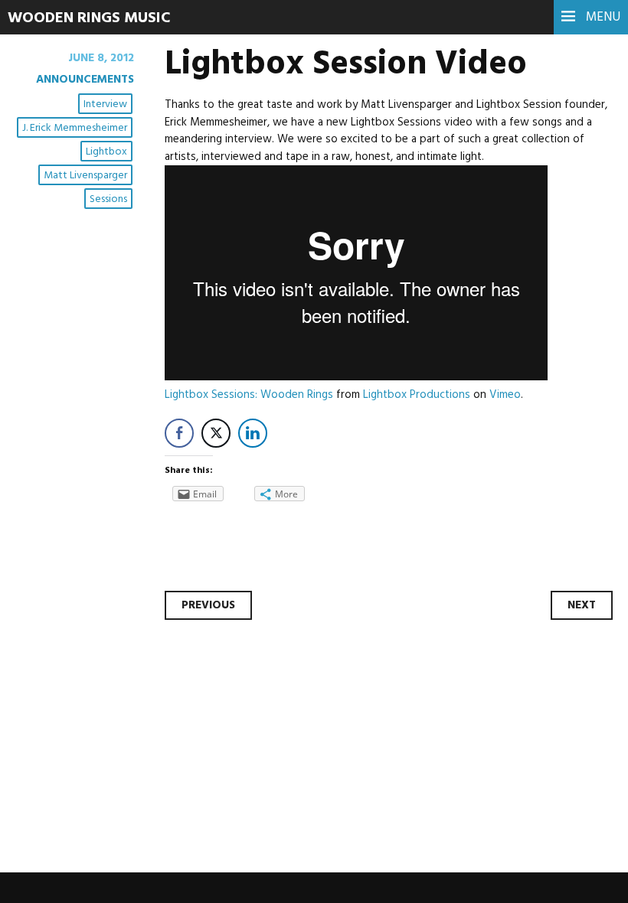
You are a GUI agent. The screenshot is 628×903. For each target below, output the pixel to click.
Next (581, 605)
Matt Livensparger (85, 175)
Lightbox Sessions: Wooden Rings (249, 395)
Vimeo (505, 395)
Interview (105, 104)
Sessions (108, 199)
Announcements (85, 79)
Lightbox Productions (416, 395)
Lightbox (106, 152)
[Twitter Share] (216, 433)
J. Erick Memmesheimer (74, 128)
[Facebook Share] (179, 433)
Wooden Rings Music (89, 18)
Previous (208, 605)
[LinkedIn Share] (252, 433)
